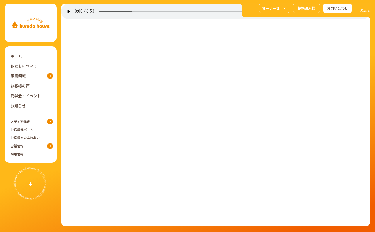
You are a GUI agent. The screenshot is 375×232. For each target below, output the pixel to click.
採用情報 (17, 154)
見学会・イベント (26, 96)
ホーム (16, 56)
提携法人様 (306, 8)
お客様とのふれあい (25, 137)
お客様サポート (22, 129)
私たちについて (24, 66)
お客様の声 (20, 86)
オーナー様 (271, 8)
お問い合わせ (337, 8)
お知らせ (18, 106)
